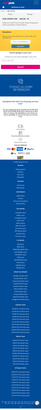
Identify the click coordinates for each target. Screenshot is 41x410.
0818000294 (21, 89)
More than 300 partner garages (20, 136)
